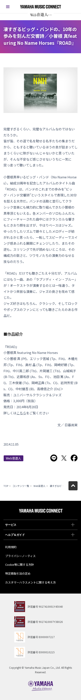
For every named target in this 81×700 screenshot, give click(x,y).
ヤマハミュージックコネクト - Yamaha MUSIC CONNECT (40, 6)
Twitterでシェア (63, 458)
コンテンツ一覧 (21, 486)
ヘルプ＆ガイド (15, 534)
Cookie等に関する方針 (19, 564)
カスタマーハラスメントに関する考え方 (30, 582)
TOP (5, 486)
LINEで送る (53, 458)
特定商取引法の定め (17, 573)
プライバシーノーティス (20, 556)
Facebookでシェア (74, 458)
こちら (21, 413)
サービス (10, 524)
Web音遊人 (13, 458)
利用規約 (10, 547)
